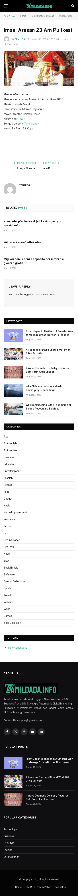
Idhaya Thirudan (26, 168)
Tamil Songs (31, 123)
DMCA (29, 887)
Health (7, 505)
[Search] (72, 6)
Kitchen (8, 526)
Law (6, 533)
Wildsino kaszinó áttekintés (22, 242)
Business (9, 457)
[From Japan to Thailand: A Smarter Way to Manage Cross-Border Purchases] (13, 335)
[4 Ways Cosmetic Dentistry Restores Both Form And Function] (13, 372)
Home (18, 887)
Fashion (8, 477)
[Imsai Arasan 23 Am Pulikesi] (39, 68)
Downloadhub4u (17, 647)
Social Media (11, 567)
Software (9, 574)
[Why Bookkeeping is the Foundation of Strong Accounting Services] (13, 409)
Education (9, 464)
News (7, 553)
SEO (6, 560)
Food (6, 491)
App (6, 436)
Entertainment (12, 471)
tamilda (20, 39)
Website (8, 602)
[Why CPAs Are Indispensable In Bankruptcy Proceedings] (13, 390)
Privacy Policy (44, 887)
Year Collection (12, 622)
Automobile (10, 443)
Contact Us (60, 887)
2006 (22, 119)
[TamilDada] (39, 5)
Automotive (10, 450)
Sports (7, 588)
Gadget (8, 498)
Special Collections (14, 581)
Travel (7, 595)
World (7, 609)
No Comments (61, 39)
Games (8, 615)
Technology (10, 829)
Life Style (9, 546)
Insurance (9, 519)
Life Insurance (12, 540)
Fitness (8, 484)
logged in (29, 294)
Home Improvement (15, 512)
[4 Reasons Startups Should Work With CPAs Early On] (13, 354)
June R (46, 168)
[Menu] (6, 6)
